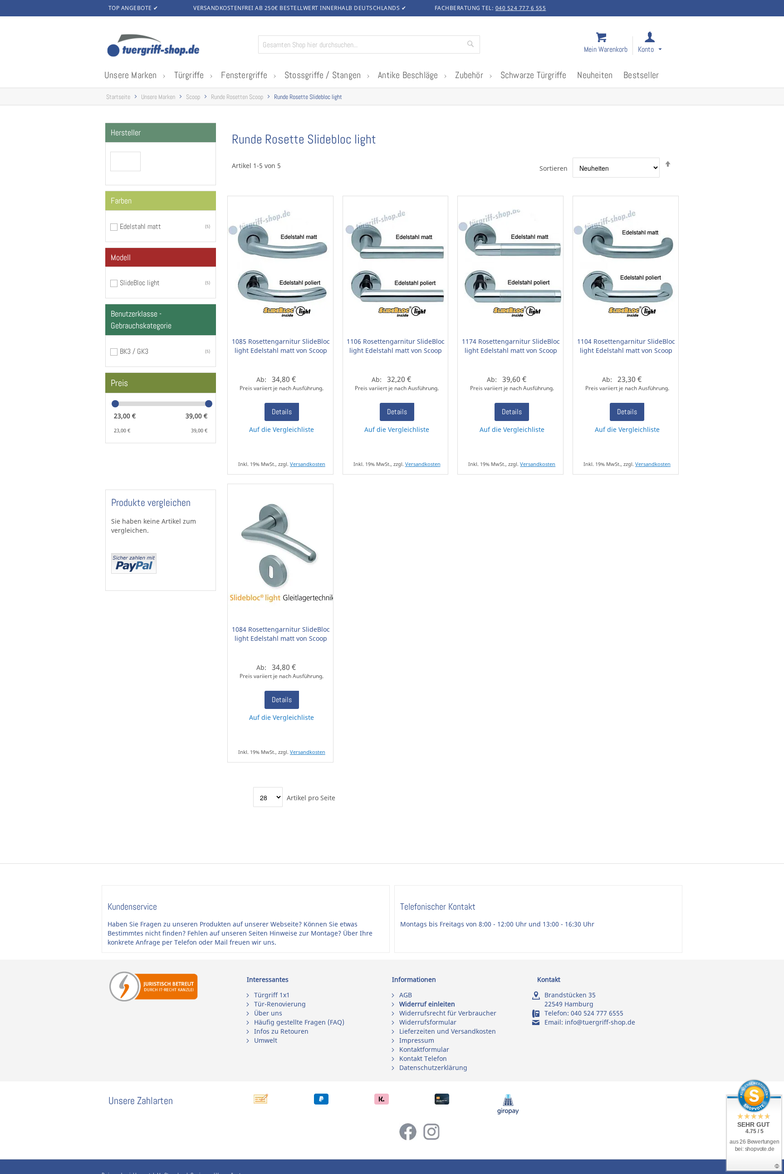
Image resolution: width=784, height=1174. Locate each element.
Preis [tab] (119, 383)
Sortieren (553, 168)
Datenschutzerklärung (433, 1067)
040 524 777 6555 (597, 1013)
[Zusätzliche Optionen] (134, 571)
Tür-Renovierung (280, 1004)
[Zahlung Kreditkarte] (442, 1102)
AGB (405, 995)
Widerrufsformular (427, 1022)
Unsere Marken (158, 97)
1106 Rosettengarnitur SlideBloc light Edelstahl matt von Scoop (396, 346)
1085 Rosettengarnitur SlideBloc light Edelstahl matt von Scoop (281, 346)
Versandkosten (307, 464)
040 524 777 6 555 (520, 8)
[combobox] (369, 44)
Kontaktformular (424, 1049)
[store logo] (178, 46)
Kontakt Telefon (423, 1058)
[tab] (160, 133)
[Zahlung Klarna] (381, 1102)
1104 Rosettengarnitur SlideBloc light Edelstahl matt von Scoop (626, 346)
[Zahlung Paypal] (321, 1102)
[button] (658, 46)
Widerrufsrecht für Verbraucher (447, 1013)
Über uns (268, 1013)
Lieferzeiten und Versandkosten (447, 1031)
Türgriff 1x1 (272, 995)
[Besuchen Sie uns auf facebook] (410, 1138)
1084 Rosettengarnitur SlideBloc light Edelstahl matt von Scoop (281, 634)
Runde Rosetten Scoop (237, 97)
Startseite (118, 97)
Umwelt (265, 1040)
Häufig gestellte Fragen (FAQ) (299, 1022)
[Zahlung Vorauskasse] (261, 1102)
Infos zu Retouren (281, 1031)
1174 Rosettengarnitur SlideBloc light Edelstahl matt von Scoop (511, 346)
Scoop (193, 97)
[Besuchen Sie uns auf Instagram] (431, 1138)
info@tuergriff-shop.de (600, 1022)
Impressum (416, 1040)
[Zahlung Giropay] (508, 1112)
